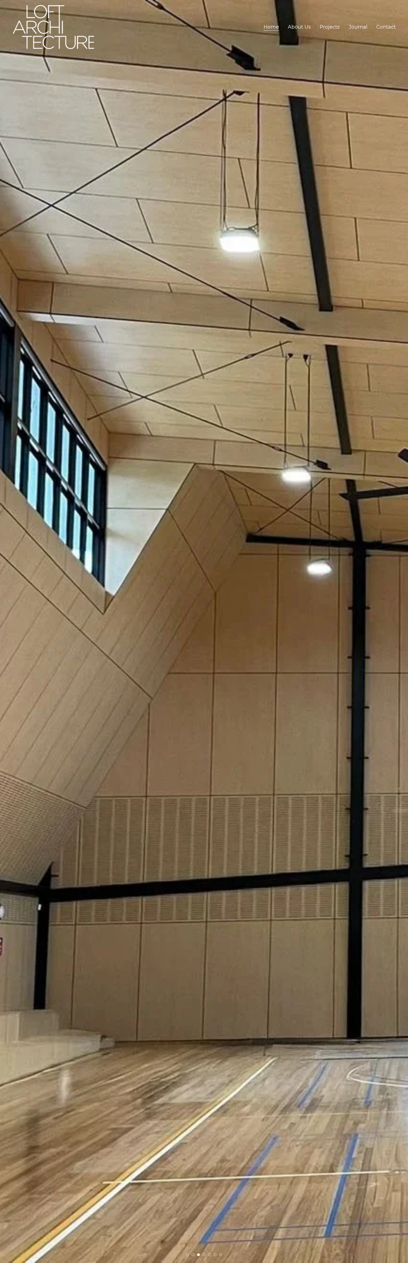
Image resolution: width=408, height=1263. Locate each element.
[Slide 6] (215, 1254)
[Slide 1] (187, 1254)
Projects (330, 27)
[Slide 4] (204, 1254)
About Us (299, 27)
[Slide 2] (193, 1254)
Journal (358, 27)
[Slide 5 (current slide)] (209, 1254)
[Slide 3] (198, 1254)
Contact (386, 27)
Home (271, 27)
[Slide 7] (220, 1254)
